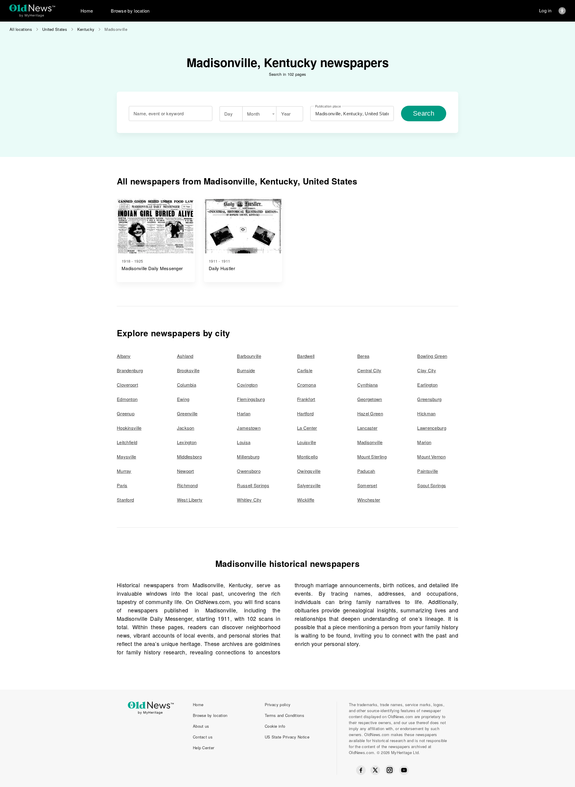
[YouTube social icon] (404, 770)
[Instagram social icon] (389, 770)
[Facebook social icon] (361, 770)
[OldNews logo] (32, 7)
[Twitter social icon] (375, 770)
